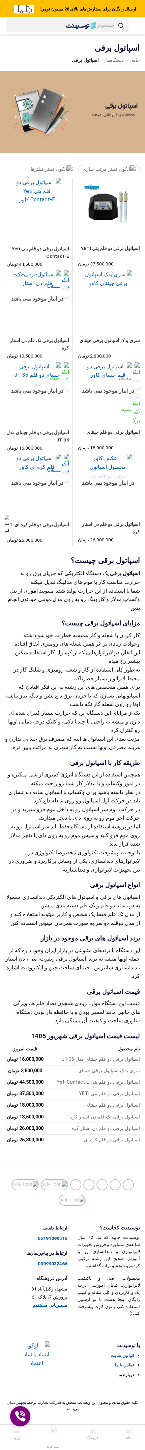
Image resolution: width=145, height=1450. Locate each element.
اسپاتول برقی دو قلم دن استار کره (111, 527)
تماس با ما (124, 1364)
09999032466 (52, 1263)
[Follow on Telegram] (75, 1184)
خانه (136, 60)
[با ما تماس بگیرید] (102, 1184)
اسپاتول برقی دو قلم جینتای (113, 432)
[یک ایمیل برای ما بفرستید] (115, 1184)
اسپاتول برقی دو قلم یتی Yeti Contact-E (40, 252)
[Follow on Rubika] (25, 1184)
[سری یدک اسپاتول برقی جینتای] (108, 299)
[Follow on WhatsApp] (72, 1200)
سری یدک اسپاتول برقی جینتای (110, 340)
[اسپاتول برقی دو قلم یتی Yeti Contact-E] (37, 207)
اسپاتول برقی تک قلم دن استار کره (39, 344)
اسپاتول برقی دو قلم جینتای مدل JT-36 (37, 436)
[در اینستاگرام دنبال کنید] (128, 1184)
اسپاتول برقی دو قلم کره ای (41, 524)
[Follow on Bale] (54, 1184)
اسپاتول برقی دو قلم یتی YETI (110, 248)
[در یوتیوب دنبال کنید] (88, 1184)
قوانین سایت (122, 1355)
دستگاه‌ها (115, 60)
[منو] (136, 27)
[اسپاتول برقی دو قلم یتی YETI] (108, 206)
